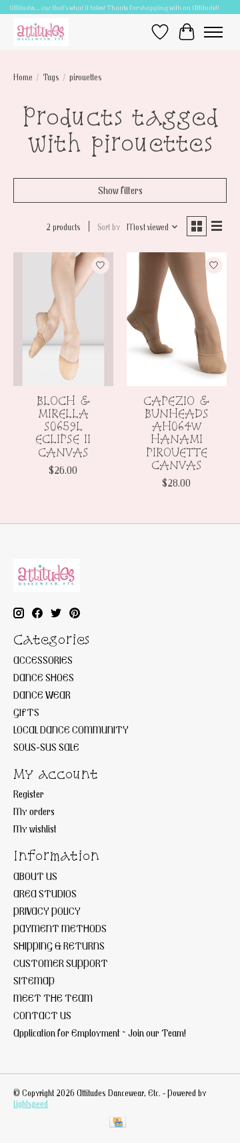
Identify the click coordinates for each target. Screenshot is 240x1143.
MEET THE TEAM (53, 998)
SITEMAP (34, 980)
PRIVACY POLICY (47, 911)
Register (28, 794)
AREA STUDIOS (45, 893)
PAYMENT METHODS (60, 928)
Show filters (120, 190)
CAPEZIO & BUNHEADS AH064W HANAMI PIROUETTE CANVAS (176, 432)
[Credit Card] (117, 1123)
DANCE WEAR (42, 695)
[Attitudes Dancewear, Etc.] (41, 32)
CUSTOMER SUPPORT (60, 963)
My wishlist (35, 828)
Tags (51, 77)
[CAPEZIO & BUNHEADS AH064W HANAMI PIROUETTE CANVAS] (177, 318)
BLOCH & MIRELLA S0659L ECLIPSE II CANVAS (63, 426)
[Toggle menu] (213, 32)
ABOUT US (35, 876)
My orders (34, 811)
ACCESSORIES (43, 660)
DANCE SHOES (43, 677)
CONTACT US (42, 1015)
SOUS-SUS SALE (46, 747)
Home (23, 77)
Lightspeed (30, 1103)
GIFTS (26, 712)
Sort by (108, 227)
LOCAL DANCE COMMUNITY (71, 729)
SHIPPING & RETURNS (59, 946)
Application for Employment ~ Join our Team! (99, 1033)
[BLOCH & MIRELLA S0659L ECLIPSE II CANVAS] (63, 318)
